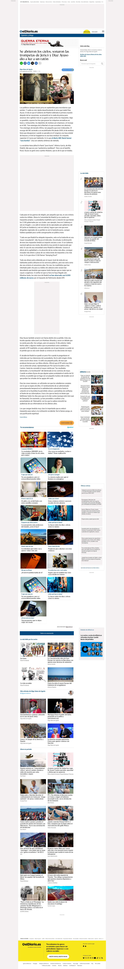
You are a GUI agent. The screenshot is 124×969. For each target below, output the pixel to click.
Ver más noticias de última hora (90, 568)
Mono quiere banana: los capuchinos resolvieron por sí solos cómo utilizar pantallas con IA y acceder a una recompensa (91, 541)
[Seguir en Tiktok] (97, 958)
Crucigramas (31, 938)
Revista (59, 965)
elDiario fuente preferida (49, 938)
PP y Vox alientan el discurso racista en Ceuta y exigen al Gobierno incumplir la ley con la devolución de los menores (60, 798)
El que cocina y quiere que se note (90, 519)
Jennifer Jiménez (24, 911)
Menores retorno (49, 1)
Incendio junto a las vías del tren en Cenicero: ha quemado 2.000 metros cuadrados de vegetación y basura (91, 530)
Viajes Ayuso (42, 1)
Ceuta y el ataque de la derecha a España (31, 740)
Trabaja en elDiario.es (44, 963)
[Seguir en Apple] (85, 946)
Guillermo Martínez (52, 883)
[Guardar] (39, 63)
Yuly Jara (71, 774)
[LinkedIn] (36, 63)
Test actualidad (76, 938)
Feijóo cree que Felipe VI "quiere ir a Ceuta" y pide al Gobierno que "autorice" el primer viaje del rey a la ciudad (93, 306)
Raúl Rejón (23, 776)
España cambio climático (34, 1)
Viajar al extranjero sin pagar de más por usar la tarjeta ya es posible (85, 419)
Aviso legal (75, 963)
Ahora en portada (26, 749)
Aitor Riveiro (51, 802)
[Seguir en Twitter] (86, 958)
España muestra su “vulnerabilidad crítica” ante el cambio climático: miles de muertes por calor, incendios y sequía (32, 771)
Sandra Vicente (51, 664)
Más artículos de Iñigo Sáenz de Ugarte (32, 691)
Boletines (65, 965)
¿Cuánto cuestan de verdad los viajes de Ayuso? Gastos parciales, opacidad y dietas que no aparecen (60, 770)
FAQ (92, 963)
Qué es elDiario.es (27, 963)
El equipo (35, 963)
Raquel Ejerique (64, 774)
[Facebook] (25, 63)
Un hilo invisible (26, 683)
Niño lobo (103, 1)
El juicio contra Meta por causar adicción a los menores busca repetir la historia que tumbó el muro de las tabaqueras (60, 851)
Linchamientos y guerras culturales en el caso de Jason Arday (32, 715)
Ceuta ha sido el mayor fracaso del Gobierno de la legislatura (60, 684)
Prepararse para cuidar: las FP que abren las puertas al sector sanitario (85, 409)
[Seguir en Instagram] (92, 958)
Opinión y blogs (27, 35)
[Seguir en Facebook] (88, 958)
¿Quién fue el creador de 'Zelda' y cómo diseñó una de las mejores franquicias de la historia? (92, 559)
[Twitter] (32, 63)
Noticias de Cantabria (83, 938)
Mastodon (79, 965)
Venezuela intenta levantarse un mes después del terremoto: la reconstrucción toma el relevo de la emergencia (85, 389)
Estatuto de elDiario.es (87, 630)
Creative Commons (67, 963)
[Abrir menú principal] (103, 31)
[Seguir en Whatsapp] (100, 958)
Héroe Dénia (78, 1)
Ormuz (69, 1)
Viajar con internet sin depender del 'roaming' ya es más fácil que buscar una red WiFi (85, 378)
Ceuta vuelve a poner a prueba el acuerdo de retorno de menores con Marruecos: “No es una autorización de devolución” (32, 824)
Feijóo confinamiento (57, 1)
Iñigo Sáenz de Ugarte (26, 69)
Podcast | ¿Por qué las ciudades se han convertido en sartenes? (85, 398)
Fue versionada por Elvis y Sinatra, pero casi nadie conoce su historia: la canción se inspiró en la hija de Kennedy (91, 550)
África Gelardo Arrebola (53, 774)
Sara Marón (23, 829)
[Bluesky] (28, 63)
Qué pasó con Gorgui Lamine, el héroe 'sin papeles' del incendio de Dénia (32, 877)
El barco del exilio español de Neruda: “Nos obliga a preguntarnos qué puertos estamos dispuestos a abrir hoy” (60, 878)
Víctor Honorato (52, 827)
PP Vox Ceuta (64, 1)
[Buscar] (102, 63)
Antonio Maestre (52, 687)
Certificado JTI (72, 965)
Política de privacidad (84, 963)
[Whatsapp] (21, 63)
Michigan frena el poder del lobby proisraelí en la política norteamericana (59, 716)
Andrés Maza (87, 264)
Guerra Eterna (23, 417)
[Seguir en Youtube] (95, 958)
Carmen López (51, 906)
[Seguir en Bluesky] (83, 958)
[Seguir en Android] (83, 946)
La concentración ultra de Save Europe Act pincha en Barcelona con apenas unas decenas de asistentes (60, 660)
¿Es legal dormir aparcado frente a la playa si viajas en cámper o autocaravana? (92, 260)
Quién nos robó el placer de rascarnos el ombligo (57, 903)
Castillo (43, 938)
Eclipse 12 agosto (38, 938)
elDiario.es (86, 288)
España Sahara (98, 1)
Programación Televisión (67, 938)
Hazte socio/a (87, 31)
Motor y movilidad (102, 938)
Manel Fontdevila (24, 660)
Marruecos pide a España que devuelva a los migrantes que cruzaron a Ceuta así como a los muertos (93, 283)
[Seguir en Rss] (102, 958)
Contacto (54, 965)
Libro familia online (58, 938)
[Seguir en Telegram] (90, 958)
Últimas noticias (85, 485)
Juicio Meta (73, 1)
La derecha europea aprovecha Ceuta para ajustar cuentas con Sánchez (58, 741)
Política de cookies (46, 965)
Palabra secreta (91, 938)
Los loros (23, 658)
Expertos (96, 938)
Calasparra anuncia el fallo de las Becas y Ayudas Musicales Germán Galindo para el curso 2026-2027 (91, 491)
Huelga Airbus (91, 1)
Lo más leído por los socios (28, 639)
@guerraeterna (26, 693)
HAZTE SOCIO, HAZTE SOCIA (58, 956)
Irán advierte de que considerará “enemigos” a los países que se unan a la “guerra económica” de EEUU (32, 850)
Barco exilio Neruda (84, 1)
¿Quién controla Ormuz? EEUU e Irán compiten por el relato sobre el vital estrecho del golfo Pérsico (60, 824)
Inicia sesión (94, 31)
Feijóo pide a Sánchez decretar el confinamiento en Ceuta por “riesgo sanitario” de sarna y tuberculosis (32, 797)
